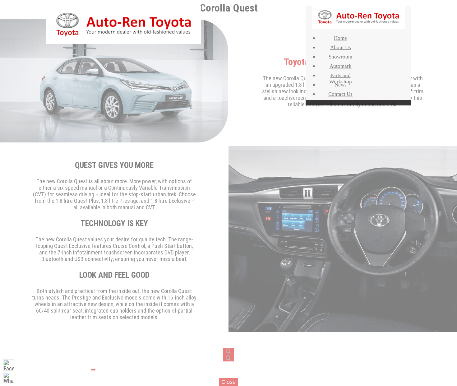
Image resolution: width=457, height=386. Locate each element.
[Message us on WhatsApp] (8, 377)
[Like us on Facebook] (8, 365)
